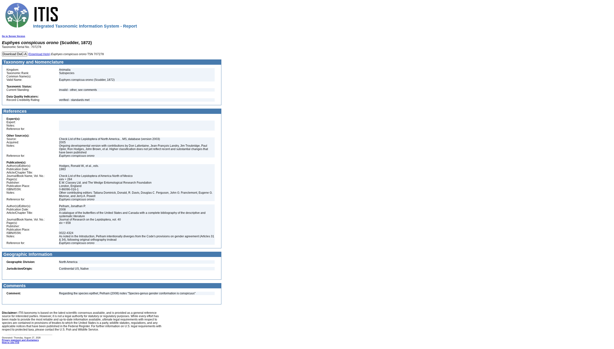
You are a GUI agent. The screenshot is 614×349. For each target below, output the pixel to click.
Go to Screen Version (13, 36)
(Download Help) (39, 54)
